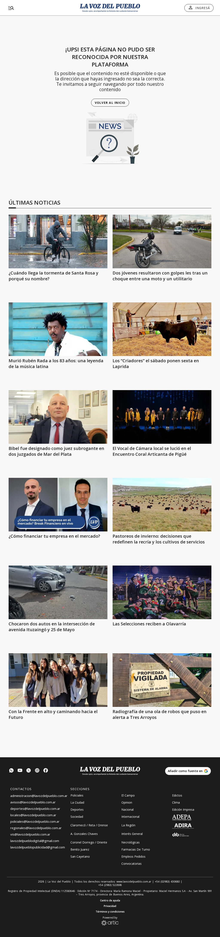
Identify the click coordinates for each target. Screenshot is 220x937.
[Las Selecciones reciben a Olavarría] (162, 592)
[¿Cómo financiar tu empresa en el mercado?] (58, 504)
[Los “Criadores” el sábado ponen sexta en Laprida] (162, 329)
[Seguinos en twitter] (28, 771)
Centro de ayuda (110, 900)
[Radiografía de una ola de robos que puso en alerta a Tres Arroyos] (162, 680)
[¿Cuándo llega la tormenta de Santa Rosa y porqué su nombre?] (58, 241)
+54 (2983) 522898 (110, 885)
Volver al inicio (110, 103)
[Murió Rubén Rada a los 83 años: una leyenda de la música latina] (58, 329)
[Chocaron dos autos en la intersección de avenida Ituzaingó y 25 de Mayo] (58, 592)
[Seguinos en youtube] (20, 771)
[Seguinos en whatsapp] (11, 771)
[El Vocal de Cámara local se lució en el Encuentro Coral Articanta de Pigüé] (162, 417)
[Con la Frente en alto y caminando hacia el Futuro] (58, 680)
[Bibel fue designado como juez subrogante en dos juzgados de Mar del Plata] (58, 417)
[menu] (39, 8)
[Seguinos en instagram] (37, 771)
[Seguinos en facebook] (45, 771)
